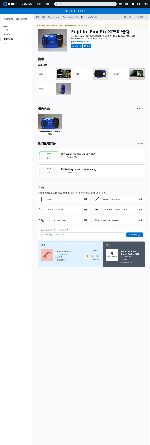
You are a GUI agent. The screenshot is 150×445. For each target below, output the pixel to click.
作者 (43, 245)
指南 (5, 26)
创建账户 (81, 11)
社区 (39, 4)
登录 (146, 4)
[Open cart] (132, 4)
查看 (85, 199)
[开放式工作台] (120, 4)
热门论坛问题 (8, 39)
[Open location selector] (126, 4)
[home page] (10, 4)
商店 (47, 4)
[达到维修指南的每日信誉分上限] (88, 256)
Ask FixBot (133, 234)
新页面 (141, 108)
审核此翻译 (83, 25)
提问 (142, 143)
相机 (43, 17)
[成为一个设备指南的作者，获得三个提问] (97, 256)
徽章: (96, 251)
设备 (37, 17)
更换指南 (42, 65)
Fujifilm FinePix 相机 (71, 17)
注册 (139, 4)
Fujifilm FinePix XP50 (15, 19)
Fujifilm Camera (54, 17)
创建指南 (78, 46)
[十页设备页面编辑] (92, 256)
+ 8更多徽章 (95, 259)
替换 (6, 30)
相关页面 (7, 34)
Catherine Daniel (82, 42)
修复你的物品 (27, 4)
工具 (5, 43)
